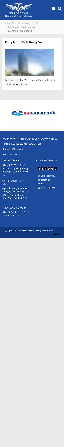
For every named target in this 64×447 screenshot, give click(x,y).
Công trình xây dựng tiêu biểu (22, 26)
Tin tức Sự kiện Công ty (28, 22)
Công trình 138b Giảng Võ (23, 42)
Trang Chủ (10, 22)
